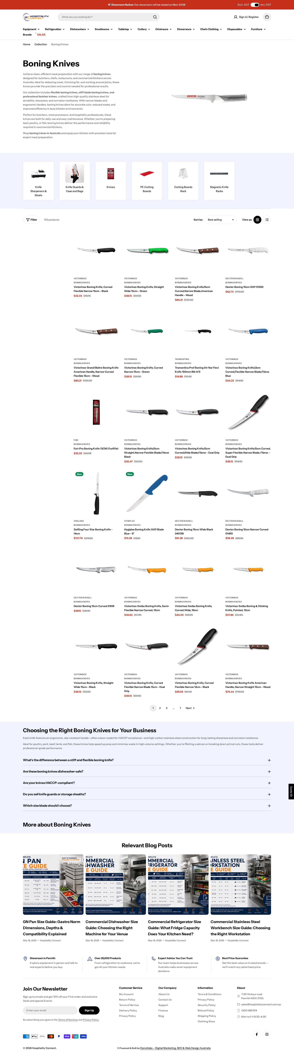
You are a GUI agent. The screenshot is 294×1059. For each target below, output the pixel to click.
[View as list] (267, 220)
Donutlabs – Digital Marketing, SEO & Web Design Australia (175, 1048)
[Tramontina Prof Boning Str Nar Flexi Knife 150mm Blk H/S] (197, 331)
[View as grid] (257, 220)
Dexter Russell (234, 278)
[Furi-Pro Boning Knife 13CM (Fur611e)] (96, 412)
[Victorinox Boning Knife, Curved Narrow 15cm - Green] (147, 331)
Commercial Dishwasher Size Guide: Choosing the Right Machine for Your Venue (112, 927)
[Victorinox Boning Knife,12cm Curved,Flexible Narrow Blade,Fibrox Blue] (248, 331)
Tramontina (182, 359)
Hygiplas (129, 521)
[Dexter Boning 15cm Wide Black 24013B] (197, 493)
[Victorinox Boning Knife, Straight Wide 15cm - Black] (96, 646)
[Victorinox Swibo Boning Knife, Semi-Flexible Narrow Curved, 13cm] (147, 570)
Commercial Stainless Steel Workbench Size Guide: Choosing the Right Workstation (240, 927)
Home (26, 44)
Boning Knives (82, 282)
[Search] (155, 17)
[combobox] (109, 17)
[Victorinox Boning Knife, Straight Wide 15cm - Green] (147, 250)
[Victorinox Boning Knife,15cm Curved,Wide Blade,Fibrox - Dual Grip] (197, 412)
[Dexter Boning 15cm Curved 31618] (96, 570)
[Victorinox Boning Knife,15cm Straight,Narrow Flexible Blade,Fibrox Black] (147, 412)
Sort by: (198, 219)
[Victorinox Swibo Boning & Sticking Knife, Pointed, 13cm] (248, 570)
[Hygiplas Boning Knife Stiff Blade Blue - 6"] (147, 493)
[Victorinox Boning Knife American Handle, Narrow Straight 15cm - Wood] (248, 646)
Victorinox (80, 278)
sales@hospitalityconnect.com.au (261, 1004)
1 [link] (153, 708)
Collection (41, 44)
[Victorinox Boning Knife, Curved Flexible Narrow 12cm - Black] (197, 646)
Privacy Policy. (91, 1019)
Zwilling (79, 521)
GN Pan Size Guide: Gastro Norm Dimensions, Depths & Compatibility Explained (51, 927)
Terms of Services (68, 1019)
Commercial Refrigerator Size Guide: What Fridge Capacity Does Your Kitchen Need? (174, 927)
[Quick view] (114, 235)
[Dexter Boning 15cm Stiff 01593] (248, 250)
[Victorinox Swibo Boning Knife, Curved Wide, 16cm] (197, 570)
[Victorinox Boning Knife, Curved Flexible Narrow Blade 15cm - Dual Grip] (147, 646)
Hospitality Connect (44, 1048)
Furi (76, 440)
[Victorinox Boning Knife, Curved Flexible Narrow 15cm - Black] (96, 250)
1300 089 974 (249, 1010)
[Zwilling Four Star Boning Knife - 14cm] (96, 493)
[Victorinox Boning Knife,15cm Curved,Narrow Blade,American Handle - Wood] (197, 250)
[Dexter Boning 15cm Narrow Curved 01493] (248, 493)
